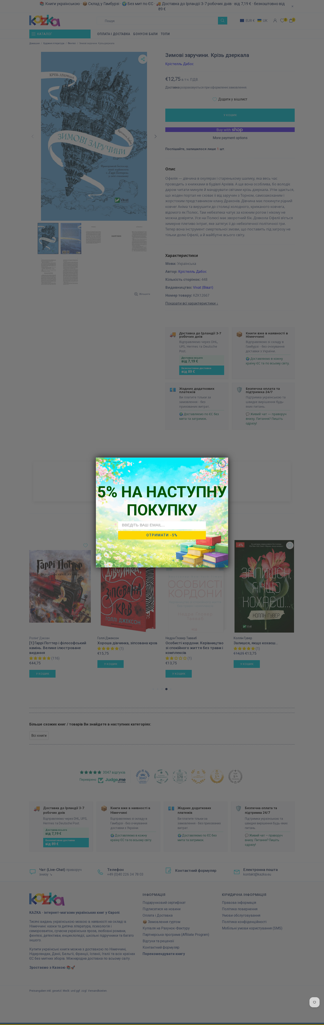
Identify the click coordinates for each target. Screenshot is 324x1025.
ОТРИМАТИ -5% (162, 535)
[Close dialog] (222, 463)
